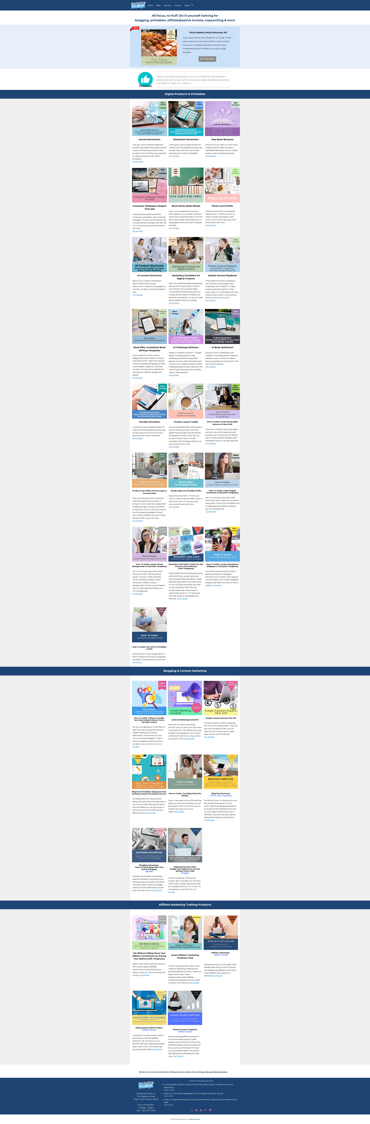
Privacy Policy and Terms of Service (213, 1072)
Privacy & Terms (194, 1119)
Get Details (189, 739)
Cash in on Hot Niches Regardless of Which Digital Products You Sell (193, 1093)
